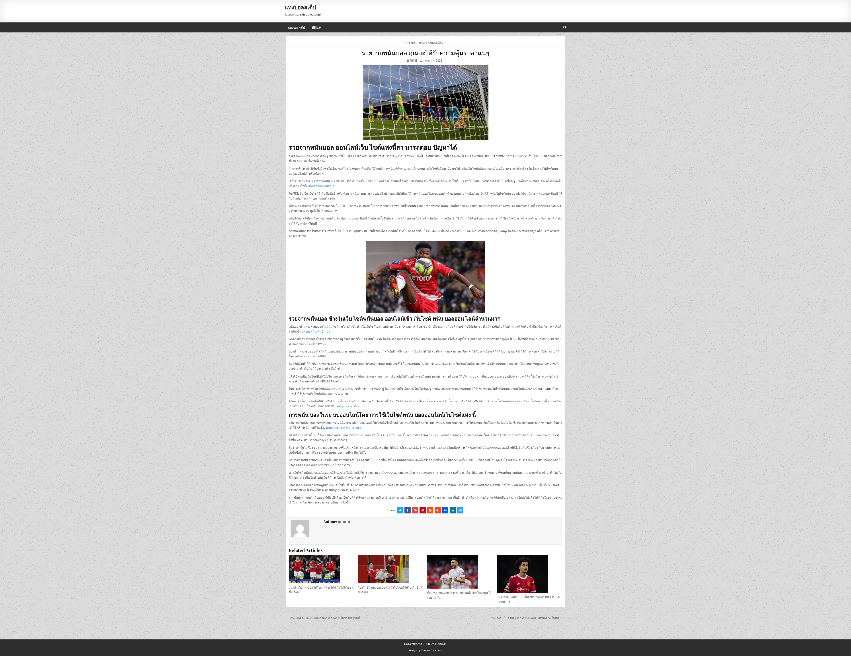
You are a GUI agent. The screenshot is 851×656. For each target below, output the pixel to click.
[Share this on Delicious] (460, 510)
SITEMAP (316, 27)
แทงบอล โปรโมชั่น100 (316, 331)
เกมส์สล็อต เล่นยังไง (321, 186)
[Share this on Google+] (415, 510)
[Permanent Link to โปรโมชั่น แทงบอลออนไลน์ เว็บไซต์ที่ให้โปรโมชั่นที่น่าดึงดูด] (391, 569)
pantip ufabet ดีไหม (347, 406)
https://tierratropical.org (343, 427)
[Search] (564, 27)
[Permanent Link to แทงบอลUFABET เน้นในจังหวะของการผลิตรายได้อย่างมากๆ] (529, 574)
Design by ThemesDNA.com (425, 650)
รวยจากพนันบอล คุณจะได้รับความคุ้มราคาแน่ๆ (425, 52)
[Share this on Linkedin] (453, 510)
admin (413, 60)
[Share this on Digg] (445, 510)
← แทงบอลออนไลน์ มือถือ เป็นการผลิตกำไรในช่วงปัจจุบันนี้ (323, 618)
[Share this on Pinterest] (423, 510)
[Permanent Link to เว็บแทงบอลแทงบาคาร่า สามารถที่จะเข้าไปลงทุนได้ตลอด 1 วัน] (460, 572)
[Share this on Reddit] (430, 510)
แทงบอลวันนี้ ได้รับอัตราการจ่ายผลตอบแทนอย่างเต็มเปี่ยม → (527, 618)
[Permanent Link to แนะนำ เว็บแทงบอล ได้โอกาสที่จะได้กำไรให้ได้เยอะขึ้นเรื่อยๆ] (321, 569)
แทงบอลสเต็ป (300, 7)
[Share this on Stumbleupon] (438, 510)
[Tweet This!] (400, 510)
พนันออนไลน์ (435, 43)
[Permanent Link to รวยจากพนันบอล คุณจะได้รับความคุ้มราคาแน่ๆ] (425, 102)
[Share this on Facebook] (407, 510)
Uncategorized (418, 43)
